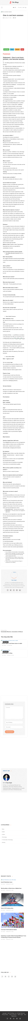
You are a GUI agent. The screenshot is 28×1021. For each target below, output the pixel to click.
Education (6, 642)
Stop (22, 49)
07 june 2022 (9, 645)
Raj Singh (14, 580)
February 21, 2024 (9, 890)
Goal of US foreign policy (7, 908)
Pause (12, 49)
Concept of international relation (9, 929)
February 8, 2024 (9, 939)
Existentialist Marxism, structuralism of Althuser (12, 631)
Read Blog (6, 49)
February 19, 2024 (9, 931)
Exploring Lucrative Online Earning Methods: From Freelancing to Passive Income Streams (13, 936)
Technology (4, 837)
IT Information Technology (7, 839)
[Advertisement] (14, 32)
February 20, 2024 (9, 910)
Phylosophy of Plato (7, 653)
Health (3, 831)
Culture (3, 834)
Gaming (3, 842)
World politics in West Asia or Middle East (11, 888)
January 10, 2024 (10, 655)
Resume (17, 49)
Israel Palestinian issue (6, 882)
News (3, 829)
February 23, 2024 (9, 884)
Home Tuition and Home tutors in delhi (12, 643)
